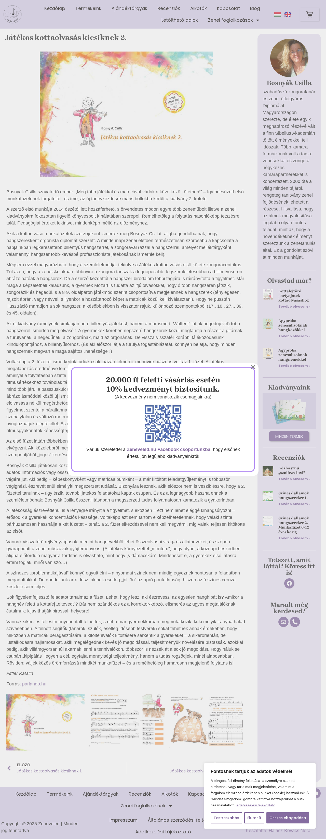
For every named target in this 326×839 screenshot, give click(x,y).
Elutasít (254, 817)
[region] (260, 796)
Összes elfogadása (287, 817)
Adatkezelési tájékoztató (255, 805)
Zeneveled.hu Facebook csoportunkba (168, 449)
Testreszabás (226, 817)
